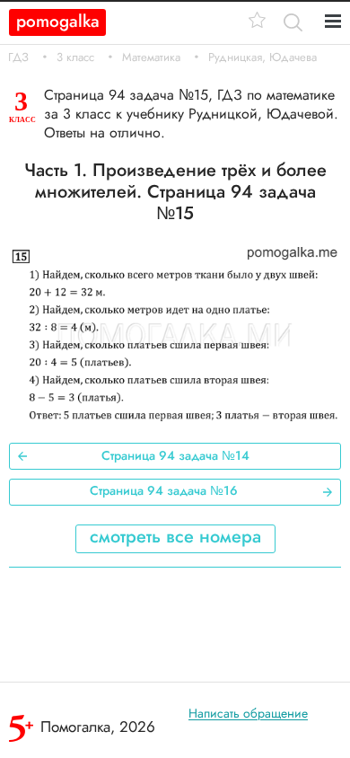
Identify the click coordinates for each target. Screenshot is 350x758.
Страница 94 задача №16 (164, 490)
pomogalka (58, 21)
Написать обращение (248, 713)
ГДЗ (18, 57)
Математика (151, 57)
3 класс (75, 57)
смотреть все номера (175, 537)
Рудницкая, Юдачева (262, 57)
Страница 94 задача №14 (175, 455)
